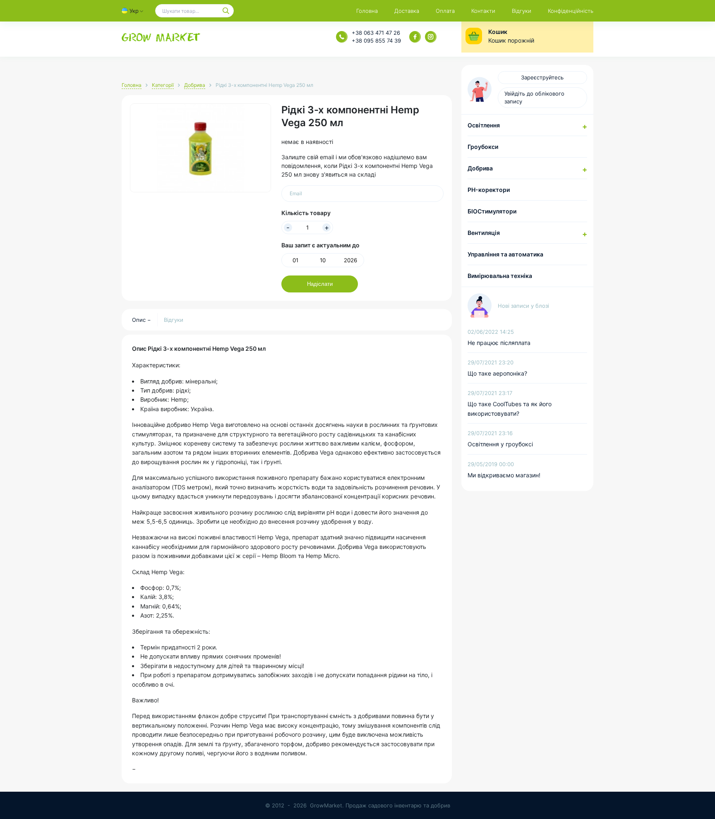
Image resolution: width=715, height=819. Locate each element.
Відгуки (521, 10)
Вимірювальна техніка (500, 275)
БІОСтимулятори (492, 211)
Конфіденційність (570, 10)
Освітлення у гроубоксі (500, 444)
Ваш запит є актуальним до (320, 245)
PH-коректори (489, 189)
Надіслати (320, 284)
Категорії (163, 85)
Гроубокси (483, 146)
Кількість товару (306, 212)
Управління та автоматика (505, 254)
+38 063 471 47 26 (376, 32)
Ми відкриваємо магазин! (504, 475)
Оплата (445, 10)
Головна (367, 10)
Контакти (483, 10)
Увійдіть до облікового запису (534, 97)
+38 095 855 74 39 (376, 40)
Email (296, 193)
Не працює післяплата (499, 342)
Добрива (194, 85)
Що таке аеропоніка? (497, 373)
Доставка (406, 10)
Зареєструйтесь (542, 77)
